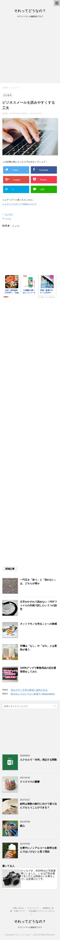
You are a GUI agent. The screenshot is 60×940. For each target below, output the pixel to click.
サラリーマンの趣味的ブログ (30, 927)
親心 (22, 825)
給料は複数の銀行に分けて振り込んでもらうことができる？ (38, 805)
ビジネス (9, 214)
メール (8, 218)
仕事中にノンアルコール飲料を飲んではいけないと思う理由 (38, 850)
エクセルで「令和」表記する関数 (38, 759)
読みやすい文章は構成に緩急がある (29, 690)
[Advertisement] (30, 51)
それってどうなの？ (30, 11)
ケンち (16, 225)
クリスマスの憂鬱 (30, 781)
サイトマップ (33, 908)
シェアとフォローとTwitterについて (19, 204)
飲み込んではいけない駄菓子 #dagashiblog (33, 693)
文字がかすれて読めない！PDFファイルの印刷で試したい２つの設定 (38, 605)
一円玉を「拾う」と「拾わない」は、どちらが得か (38, 581)
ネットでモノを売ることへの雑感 (38, 623)
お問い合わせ (18, 908)
